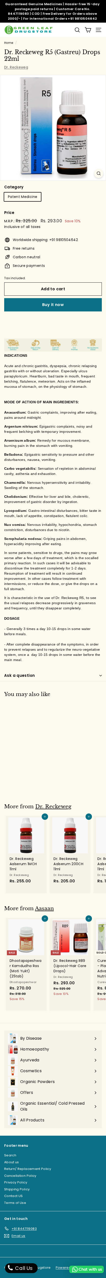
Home (8, 43)
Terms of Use (15, 1202)
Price (9, 212)
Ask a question (19, 675)
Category (14, 187)
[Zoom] (98, 173)
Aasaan (44, 908)
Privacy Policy (15, 1182)
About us (11, 1162)
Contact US (13, 1196)
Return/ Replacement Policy (27, 1168)
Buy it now (53, 304)
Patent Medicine (22, 196)
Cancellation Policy (20, 1175)
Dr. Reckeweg (16, 67)
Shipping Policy (17, 1189)
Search (10, 1155)
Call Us (23, 1268)
